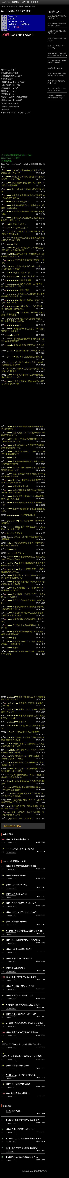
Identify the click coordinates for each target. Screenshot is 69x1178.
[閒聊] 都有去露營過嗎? (16, 875)
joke (8, 1114)
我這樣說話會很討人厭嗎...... (18, 1093)
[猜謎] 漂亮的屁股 (13, 1111)
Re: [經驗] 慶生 (52, 68)
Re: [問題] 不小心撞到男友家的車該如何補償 (24, 931)
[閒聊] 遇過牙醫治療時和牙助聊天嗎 (21, 866)
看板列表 (16, 2)
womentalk (10, 6)
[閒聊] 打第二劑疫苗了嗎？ (56, 46)
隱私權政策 (43, 1171)
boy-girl (53, 33)
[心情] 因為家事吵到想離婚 (17, 839)
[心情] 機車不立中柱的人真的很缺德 (21, 977)
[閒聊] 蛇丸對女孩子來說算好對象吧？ (22, 912)
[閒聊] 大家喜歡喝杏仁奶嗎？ (18, 1084)
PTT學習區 (6, 2)
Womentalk (12, 16)
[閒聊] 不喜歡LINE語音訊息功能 (19, 995)
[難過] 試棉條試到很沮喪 (16, 922)
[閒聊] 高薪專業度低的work (17, 1066)
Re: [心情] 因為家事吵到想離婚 (25, 6)
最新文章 (34, 2)
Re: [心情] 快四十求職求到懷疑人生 (20, 1075)
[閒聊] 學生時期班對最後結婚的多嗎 (21, 1014)
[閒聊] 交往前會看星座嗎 (16, 885)
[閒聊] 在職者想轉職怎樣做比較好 (20, 1129)
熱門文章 (25, 2)
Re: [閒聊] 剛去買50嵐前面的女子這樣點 (22, 1005)
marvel (60, 68)
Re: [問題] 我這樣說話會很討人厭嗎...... (22, 1157)
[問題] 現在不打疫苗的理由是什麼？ (21, 903)
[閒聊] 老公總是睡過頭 (15, 968)
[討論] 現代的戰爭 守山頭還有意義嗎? (21, 1148)
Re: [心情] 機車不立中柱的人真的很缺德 (22, 1120)
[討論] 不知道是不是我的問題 (57, 38)
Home (3, 6)
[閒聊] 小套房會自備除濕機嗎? (18, 949)
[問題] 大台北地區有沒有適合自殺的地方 (23, 940)
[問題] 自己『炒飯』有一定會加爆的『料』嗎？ (21, 1044)
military (10, 1151)
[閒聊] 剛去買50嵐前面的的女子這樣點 (22, 1032)
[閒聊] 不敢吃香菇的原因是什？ (19, 958)
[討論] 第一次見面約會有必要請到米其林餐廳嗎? (22, 1056)
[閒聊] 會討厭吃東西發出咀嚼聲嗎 (20, 986)
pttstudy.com (28, 1171)
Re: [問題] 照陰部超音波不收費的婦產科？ (23, 1138)
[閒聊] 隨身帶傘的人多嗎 (16, 894)
